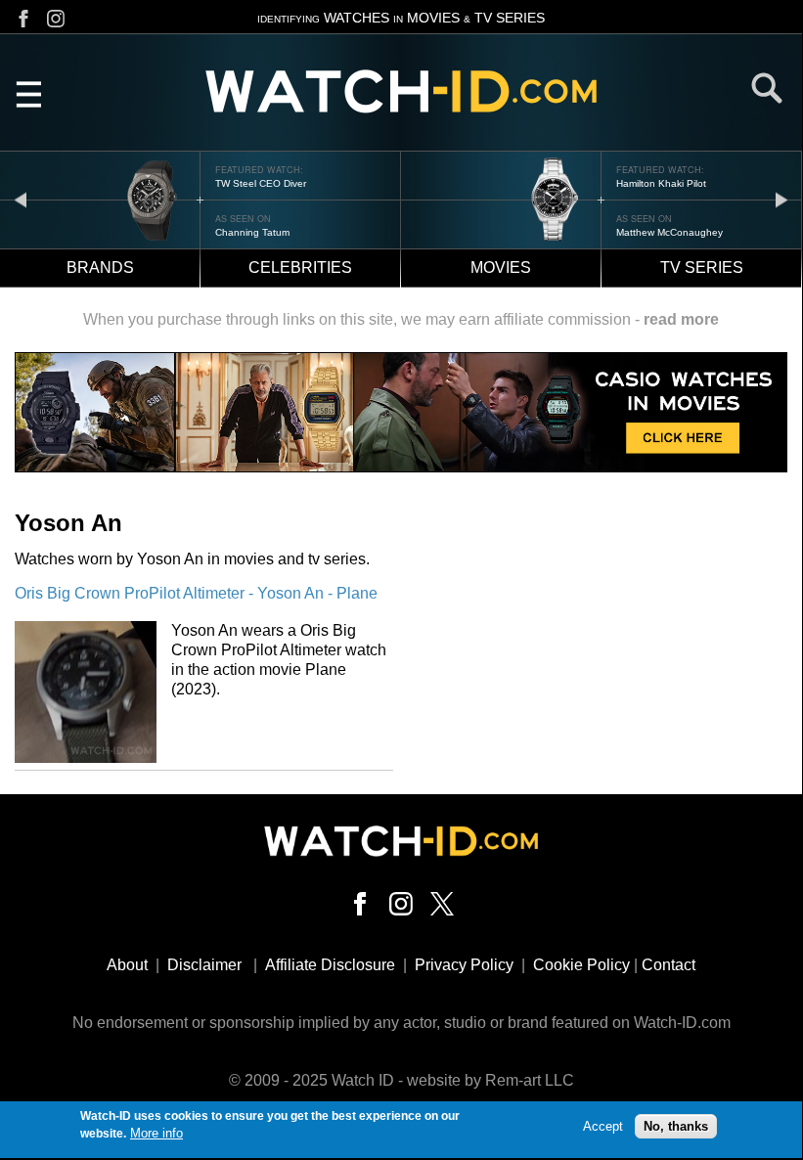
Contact (668, 965)
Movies (500, 267)
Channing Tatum (252, 232)
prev (20, 199)
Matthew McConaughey (669, 232)
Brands (100, 267)
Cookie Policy (581, 965)
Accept (603, 1126)
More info (156, 1133)
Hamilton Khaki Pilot (661, 183)
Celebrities (300, 267)
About (127, 965)
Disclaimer (204, 965)
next (781, 199)
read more (681, 319)
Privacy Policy (464, 965)
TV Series (701, 267)
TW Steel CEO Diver (260, 183)
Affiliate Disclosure (330, 965)
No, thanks (676, 1126)
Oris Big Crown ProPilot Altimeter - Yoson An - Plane (196, 593)
